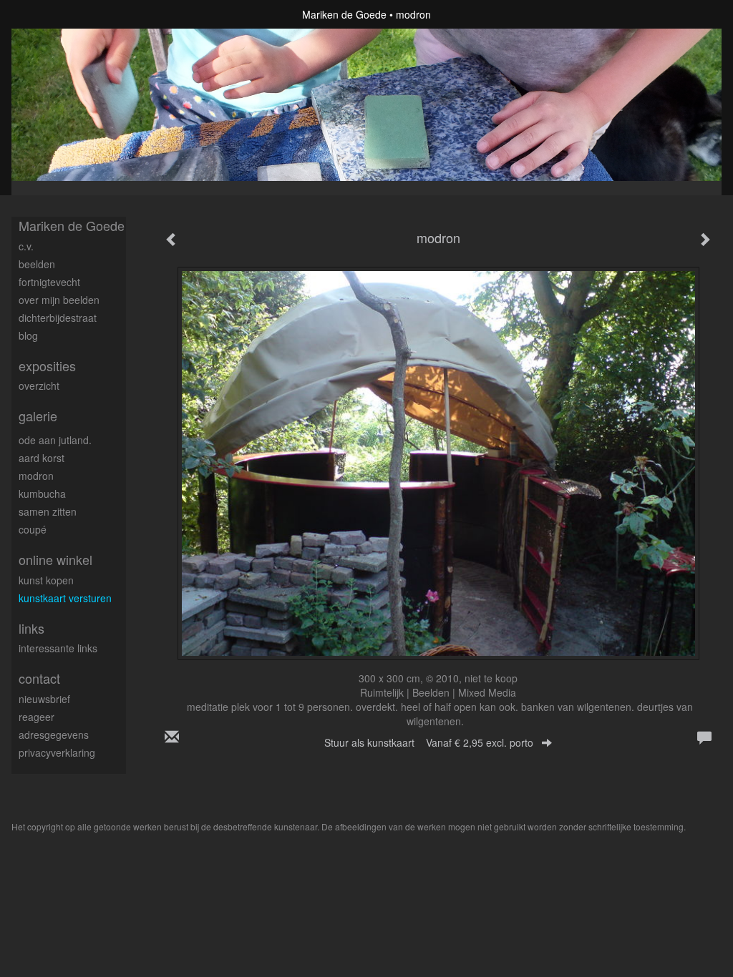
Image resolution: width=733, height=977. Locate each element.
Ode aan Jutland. (55, 440)
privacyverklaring (57, 752)
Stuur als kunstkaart (428, 742)
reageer (36, 717)
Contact (39, 678)
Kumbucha (42, 493)
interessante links (58, 648)
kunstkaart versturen (65, 598)
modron (36, 475)
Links (31, 628)
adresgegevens (54, 734)
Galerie (38, 416)
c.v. (26, 246)
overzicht (39, 385)
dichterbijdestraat (58, 317)
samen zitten (48, 511)
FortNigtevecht (49, 282)
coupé (33, 529)
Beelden (37, 264)
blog (28, 335)
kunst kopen (46, 580)
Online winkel (55, 560)
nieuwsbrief (44, 699)
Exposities (47, 366)
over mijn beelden (59, 300)
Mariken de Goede (344, 14)
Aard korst (41, 458)
